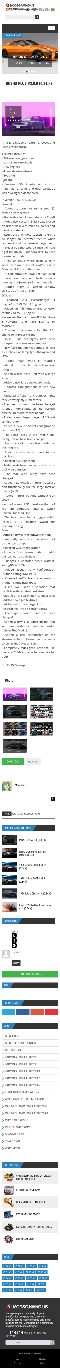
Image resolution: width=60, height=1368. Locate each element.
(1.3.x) (29, 1290)
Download (13, 761)
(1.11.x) (7, 1290)
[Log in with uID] (14, 935)
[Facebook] (23, 1012)
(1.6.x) (18, 1272)
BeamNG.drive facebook (30, 1202)
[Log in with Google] (14, 945)
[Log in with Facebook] (14, 940)
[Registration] (51, 18)
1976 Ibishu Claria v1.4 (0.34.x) (35, 893)
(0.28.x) (43, 1278)
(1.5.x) (18, 1290)
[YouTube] (51, 1012)
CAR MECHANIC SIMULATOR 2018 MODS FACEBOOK (34, 1177)
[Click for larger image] (15, 694)
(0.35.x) (31, 1278)
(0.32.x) (19, 1266)
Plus (31, 814)
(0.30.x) (19, 1284)
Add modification (31, 974)
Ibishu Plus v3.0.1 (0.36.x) (32, 840)
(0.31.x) (7, 1272)
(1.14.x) (7, 1266)
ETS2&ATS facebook (28, 1214)
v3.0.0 (37, 814)
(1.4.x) (42, 1266)
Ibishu (15, 814)
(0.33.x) (7, 1284)
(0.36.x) (42, 1272)
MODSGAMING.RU (25, 1239)
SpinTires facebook (28, 1189)
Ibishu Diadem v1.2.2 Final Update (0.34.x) (32, 853)
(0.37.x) (40, 1290)
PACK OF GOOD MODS (30, 57)
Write (16, 963)
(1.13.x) (31, 1266)
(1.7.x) (41, 1284)
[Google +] (37, 1012)
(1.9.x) (30, 1284)
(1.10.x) (30, 1272)
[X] (53, 799)
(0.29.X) (19, 1278)
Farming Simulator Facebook (34, 1226)
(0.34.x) (23, 814)
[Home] (30, 10)
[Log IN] (43, 18)
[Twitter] (8, 1012)
